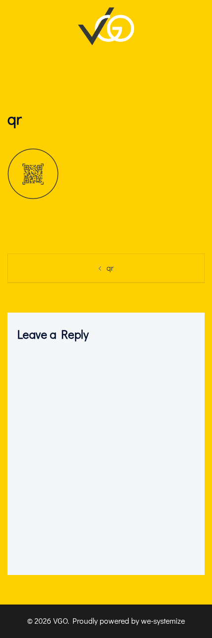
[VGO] (106, 25)
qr (109, 267)
